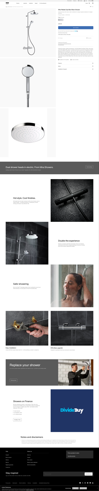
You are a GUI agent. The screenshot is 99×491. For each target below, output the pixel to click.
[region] (49, 488)
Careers (28, 457)
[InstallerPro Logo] (90, 0)
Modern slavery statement (32, 462)
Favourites (80, 0)
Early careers (29, 459)
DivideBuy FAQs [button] (17, 419)
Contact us (74, 0)
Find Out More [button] (89, 167)
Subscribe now (88, 474)
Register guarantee (9, 464)
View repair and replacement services (64, 43)
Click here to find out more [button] (62, 32)
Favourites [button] (89, 38)
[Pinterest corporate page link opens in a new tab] (87, 483)
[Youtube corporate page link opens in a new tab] (90, 483)
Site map (29, 483)
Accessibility (35, 483)
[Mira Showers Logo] (7, 3)
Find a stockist (69, 0)
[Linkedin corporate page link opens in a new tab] (92, 483)
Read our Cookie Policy (30, 489)
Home (6, 6)
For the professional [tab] (43, 3)
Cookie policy (14, 483)
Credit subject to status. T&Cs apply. (64, 34)
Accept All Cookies (83, 488)
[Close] (97, 488)
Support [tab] (36, 3)
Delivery (7, 459)
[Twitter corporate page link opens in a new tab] (82, 483)
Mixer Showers (10, 6)
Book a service (8, 457)
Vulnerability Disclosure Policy (44, 483)
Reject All (75, 488)
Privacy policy (8, 483)
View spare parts (61, 44)
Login (86, 0)
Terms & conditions (22, 483)
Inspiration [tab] (25, 3)
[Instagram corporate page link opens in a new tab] (85, 483)
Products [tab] (17, 3)
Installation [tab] (31, 3)
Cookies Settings (68, 488)
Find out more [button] (13, 380)
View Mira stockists (71, 456)
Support (7, 455)
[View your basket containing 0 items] (92, 3)
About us (29, 455)
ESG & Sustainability (31, 464)
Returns (7, 462)
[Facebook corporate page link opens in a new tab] (80, 483)
